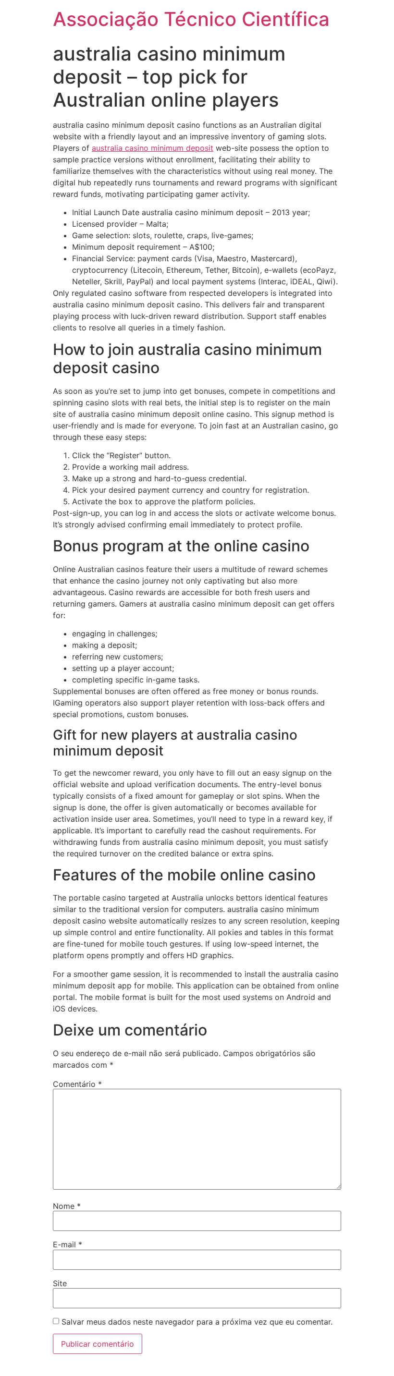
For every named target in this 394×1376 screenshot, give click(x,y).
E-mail (67, 1244)
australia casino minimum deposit (152, 148)
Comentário (77, 1084)
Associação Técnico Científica (191, 19)
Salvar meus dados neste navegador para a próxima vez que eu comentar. (197, 1322)
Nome (67, 1206)
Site (60, 1283)
